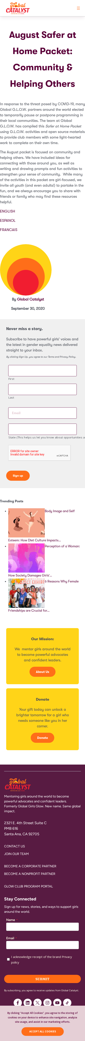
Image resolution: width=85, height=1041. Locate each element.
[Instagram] (47, 1003)
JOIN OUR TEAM (16, 854)
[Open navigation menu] (78, 8)
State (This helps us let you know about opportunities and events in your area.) (42, 437)
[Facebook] (18, 1003)
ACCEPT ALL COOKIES (42, 1031)
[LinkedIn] (28, 1003)
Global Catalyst (30, 299)
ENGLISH (7, 211)
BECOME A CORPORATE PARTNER (30, 866)
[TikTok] (67, 1003)
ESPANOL (7, 220)
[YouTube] (57, 1003)
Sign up (18, 475)
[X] (37, 1003)
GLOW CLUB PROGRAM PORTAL (28, 886)
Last (11, 397)
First (11, 379)
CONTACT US (14, 846)
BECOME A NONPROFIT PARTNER (29, 874)
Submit (42, 979)
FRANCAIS (8, 230)
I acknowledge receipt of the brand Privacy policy (41, 959)
